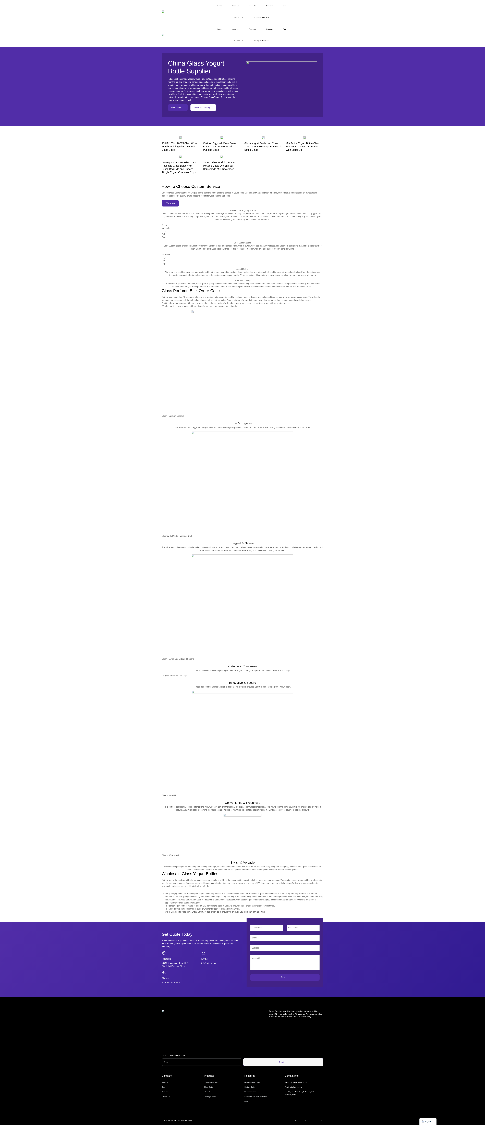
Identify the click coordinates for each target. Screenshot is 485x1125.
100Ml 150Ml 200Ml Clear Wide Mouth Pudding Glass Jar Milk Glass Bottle (179, 146)
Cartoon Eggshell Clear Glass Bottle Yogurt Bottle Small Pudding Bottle (219, 146)
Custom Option (249, 1087)
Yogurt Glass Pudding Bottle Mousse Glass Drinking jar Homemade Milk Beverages (219, 165)
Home (219, 6)
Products (252, 6)
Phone (165, 978)
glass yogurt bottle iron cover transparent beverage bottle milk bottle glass (263, 146)
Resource (269, 6)
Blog (284, 6)
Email (204, 958)
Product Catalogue (210, 1082)
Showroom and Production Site (255, 1097)
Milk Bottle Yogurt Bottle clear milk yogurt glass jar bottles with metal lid (302, 146)
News (246, 1101)
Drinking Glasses (210, 1097)
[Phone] (164, 972)
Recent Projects (250, 1092)
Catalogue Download (261, 17)
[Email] (203, 953)
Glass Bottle (208, 1087)
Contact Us (238, 17)
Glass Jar (207, 1092)
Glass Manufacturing (252, 1082)
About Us (235, 6)
